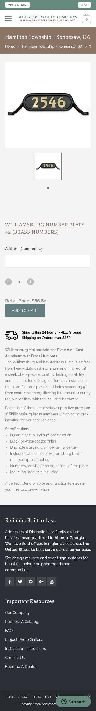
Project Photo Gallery (23, 639)
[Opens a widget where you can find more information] (73, 702)
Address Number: (24, 249)
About (23, 697)
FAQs (9, 630)
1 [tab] (48, 188)
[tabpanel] (48, 166)
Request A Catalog (21, 621)
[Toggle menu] (9, 18)
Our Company (17, 612)
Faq (48, 697)
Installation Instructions (25, 648)
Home (10, 697)
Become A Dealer (21, 666)
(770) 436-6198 (17, 5)
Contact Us (15, 657)
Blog (37, 697)
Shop (84, 5)
